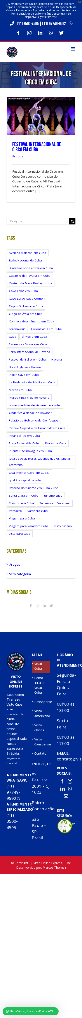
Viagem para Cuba (22, 518)
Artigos (17, 156)
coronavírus (17, 329)
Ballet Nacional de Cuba (25, 260)
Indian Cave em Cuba (24, 375)
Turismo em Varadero (55, 503)
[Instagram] (37, 605)
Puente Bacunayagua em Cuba (30, 451)
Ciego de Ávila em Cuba (25, 314)
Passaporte (41, 701)
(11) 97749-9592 (54, 23)
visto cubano (63, 526)
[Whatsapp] (70, 789)
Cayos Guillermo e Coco (26, 306)
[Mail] (66, 796)
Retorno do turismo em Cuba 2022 (33, 488)
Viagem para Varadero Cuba (29, 526)
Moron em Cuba (20, 390)
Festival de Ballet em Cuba (27, 359)
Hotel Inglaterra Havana (25, 367)
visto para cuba (19, 534)
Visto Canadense (41, 741)
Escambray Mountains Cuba (28, 344)
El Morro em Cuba (34, 337)
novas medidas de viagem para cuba (35, 405)
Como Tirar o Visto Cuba (39, 685)
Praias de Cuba (55, 443)
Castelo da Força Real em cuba (30, 283)
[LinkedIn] (44, 605)
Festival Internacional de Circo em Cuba (36, 147)
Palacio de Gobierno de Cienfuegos (33, 420)
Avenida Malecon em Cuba (27, 253)
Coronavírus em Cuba (46, 329)
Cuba (12, 337)
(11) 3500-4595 (28, 23)
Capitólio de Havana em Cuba (30, 276)
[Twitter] (51, 605)
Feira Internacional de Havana (29, 352)
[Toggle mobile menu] (73, 49)
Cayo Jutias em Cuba (23, 291)
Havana (56, 359)
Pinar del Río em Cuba (24, 436)
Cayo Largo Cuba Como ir (27, 298)
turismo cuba (53, 495)
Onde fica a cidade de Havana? (30, 413)
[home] (16, 654)
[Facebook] (31, 605)
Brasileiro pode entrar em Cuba (31, 268)
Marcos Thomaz (54, 867)
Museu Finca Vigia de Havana (29, 397)
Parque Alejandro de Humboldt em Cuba (37, 428)
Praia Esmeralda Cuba (24, 443)
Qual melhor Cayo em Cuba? (29, 473)
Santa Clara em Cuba (23, 495)
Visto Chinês (39, 727)
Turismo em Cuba (21, 503)
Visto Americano (41, 713)
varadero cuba (38, 511)
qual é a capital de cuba (25, 480)
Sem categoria (20, 574)
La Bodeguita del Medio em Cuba (32, 382)
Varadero (15, 511)
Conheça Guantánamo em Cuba (31, 321)
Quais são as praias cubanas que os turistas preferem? (40, 462)
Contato (40, 753)
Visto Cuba (38, 666)
